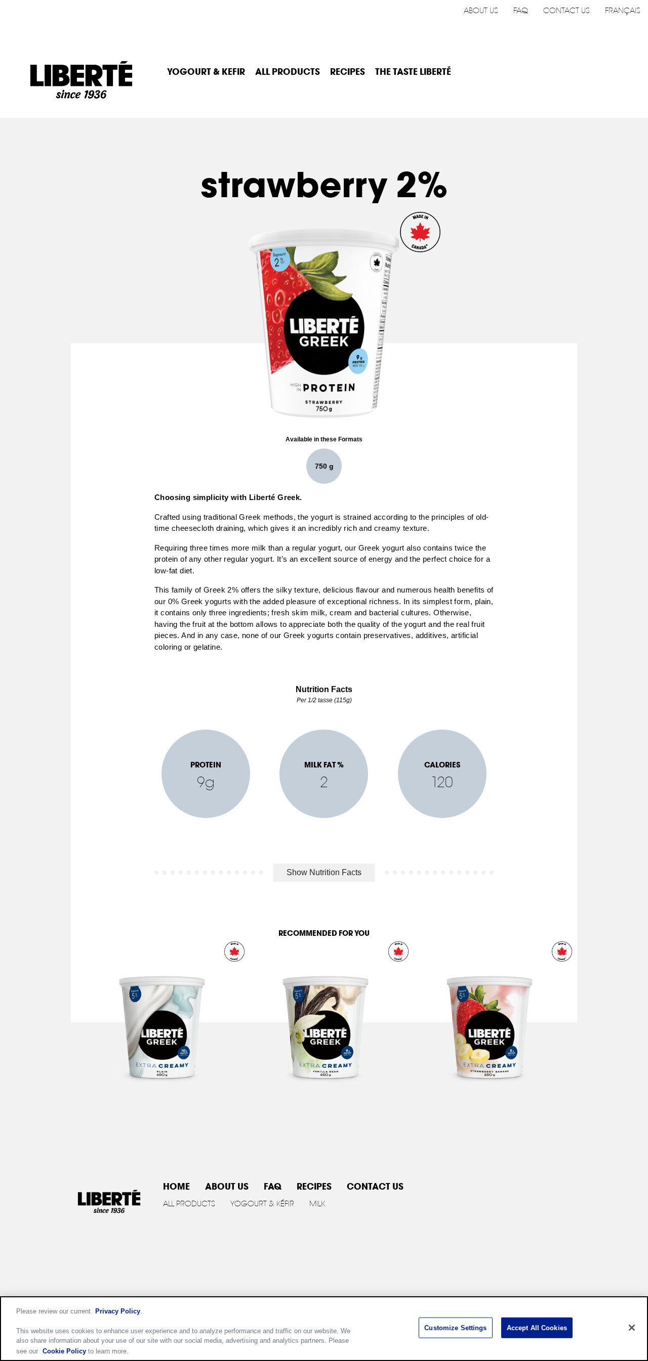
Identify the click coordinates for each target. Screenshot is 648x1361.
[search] (627, 72)
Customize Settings (455, 1328)
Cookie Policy (64, 1350)
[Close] (632, 1328)
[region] (324, 1328)
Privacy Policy (117, 1311)
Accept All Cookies (537, 1328)
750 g (324, 466)
